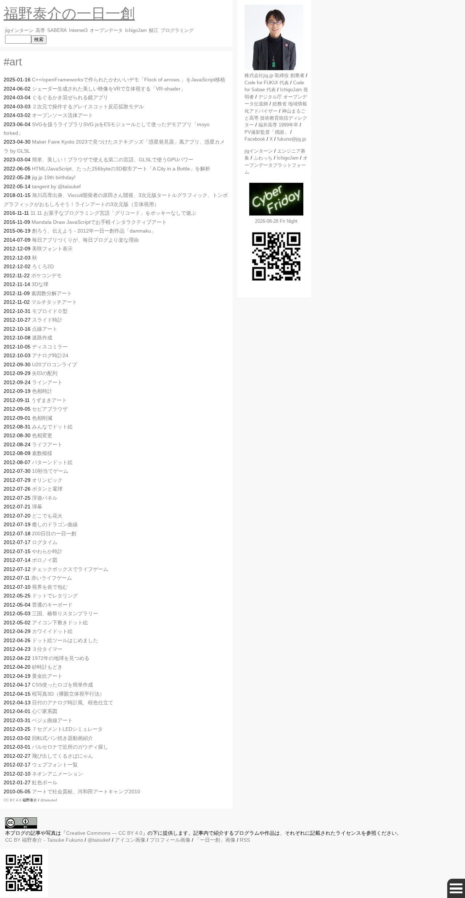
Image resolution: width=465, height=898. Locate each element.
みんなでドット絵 (52, 427)
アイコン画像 (130, 840)
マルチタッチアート (54, 302)
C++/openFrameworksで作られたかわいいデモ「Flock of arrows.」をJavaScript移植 (128, 79)
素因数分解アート (51, 293)
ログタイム (44, 542)
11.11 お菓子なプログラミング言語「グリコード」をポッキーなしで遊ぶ (113, 213)
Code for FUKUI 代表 (266, 82)
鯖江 (153, 30)
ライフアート (47, 444)
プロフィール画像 (170, 840)
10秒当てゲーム (50, 471)
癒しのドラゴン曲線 (55, 524)
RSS (245, 840)
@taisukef (48, 800)
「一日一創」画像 (215, 840)
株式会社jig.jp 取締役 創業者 (274, 75)
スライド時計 (47, 320)
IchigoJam (136, 30)
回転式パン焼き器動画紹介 (62, 738)
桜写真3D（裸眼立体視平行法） (68, 694)
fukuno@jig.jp (291, 139)
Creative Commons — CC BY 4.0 (104, 833)
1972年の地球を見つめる (60, 658)
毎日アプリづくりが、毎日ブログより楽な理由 (85, 240)
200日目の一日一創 (54, 533)
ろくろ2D (43, 266)
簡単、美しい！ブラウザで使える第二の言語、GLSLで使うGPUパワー (112, 159)
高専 (40, 30)
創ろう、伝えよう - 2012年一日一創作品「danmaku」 (94, 231)
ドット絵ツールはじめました (65, 640)
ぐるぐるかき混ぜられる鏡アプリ (70, 97)
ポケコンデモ (46, 275)
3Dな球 (40, 284)
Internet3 (78, 30)
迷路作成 (42, 338)
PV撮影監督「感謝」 (266, 132)
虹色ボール (44, 782)
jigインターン (19, 30)
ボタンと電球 (47, 489)
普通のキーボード (52, 605)
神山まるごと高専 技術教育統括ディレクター (275, 118)
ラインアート (47, 382)
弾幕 (37, 507)
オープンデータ (106, 30)
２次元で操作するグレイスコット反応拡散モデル (88, 106)
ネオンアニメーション (57, 774)
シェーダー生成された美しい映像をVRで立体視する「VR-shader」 (109, 89)
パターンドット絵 (52, 462)
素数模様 (42, 453)
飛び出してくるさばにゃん (62, 756)
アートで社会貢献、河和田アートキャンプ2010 (86, 791)
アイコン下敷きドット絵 (60, 622)
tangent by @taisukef (56, 186)
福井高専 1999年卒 (278, 125)
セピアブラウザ (50, 409)
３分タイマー (47, 649)
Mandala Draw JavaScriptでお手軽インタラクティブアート (99, 222)
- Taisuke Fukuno (52, 840)
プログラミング (177, 30)
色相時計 (42, 391)
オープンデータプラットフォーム (276, 165)
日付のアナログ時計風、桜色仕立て (72, 702)
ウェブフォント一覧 (55, 765)
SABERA (57, 30)
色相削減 (42, 418)
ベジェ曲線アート (52, 720)
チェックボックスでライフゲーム (70, 569)
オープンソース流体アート (62, 115)
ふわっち (263, 158)
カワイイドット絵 (52, 631)
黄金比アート (47, 676)
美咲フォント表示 (52, 248)
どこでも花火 (47, 516)
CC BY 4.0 (13, 800)
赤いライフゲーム (51, 578)
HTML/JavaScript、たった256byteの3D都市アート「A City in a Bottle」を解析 (121, 169)
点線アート (44, 329)
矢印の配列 (44, 373)
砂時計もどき (47, 667)
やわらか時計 (47, 551)
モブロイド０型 (50, 311)
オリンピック (47, 480)
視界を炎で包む (50, 587)
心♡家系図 (44, 711)
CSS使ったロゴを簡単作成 (62, 685)
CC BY (12, 840)
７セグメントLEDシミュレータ (67, 729)
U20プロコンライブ (54, 364)
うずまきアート (49, 400)
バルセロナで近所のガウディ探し (70, 747)
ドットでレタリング (55, 596)
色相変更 (42, 435)
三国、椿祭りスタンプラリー (65, 613)
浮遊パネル (44, 498)
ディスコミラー (50, 347)
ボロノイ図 (44, 560)
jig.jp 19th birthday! (54, 177)
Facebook (254, 139)
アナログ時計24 (50, 355)
